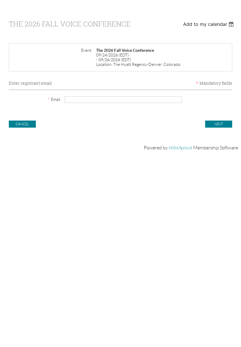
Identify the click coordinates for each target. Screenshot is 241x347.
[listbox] (209, 24)
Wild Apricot (180, 148)
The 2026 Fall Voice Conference (69, 24)
